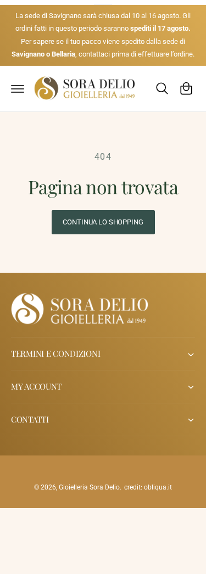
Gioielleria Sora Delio (89, 487)
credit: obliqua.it (148, 487)
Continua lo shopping (103, 222)
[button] (17, 88)
